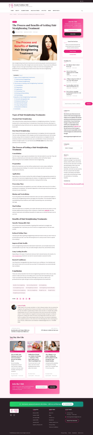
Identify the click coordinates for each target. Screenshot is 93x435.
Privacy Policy (52, 424)
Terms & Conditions (53, 427)
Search (89, 103)
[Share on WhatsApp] (26, 299)
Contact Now (73, 54)
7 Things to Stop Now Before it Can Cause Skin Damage (73, 79)
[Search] (82, 11)
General (34, 422)
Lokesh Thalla (20, 32)
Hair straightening (42, 285)
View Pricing (73, 51)
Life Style (43, 10)
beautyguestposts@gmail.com (74, 184)
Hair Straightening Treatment (32, 287)
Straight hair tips (51, 290)
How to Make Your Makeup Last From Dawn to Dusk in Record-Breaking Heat (16, 358)
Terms (69, 433)
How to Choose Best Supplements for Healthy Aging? (72, 72)
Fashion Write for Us (53, 422)
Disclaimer (51, 420)
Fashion (34, 415)
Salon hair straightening (32, 290)
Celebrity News (25, 10)
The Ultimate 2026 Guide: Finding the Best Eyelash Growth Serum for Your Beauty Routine (51, 358)
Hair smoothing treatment (32, 285)
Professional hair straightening (19, 290)
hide (21, 75)
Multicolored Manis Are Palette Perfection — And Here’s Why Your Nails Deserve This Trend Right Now (34, 358)
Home (12, 10)
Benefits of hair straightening (19, 285)
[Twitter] (82, 1)
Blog (50, 415)
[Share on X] (20, 299)
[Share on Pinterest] (23, 299)
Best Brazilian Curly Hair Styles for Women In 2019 (73, 85)
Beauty (17, 10)
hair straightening (17, 256)
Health (34, 420)
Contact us (51, 417)
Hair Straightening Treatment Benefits (47, 287)
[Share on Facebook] (17, 299)
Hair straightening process (18, 287)
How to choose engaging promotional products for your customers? (73, 93)
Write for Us (56, 10)
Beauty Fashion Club (21, 5)
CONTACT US (77, 126)
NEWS (49, 10)
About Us (51, 413)
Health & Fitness (35, 10)
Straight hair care (42, 290)
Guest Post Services (72, 420)
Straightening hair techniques (19, 292)
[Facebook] (80, 1)
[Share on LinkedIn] (29, 299)
